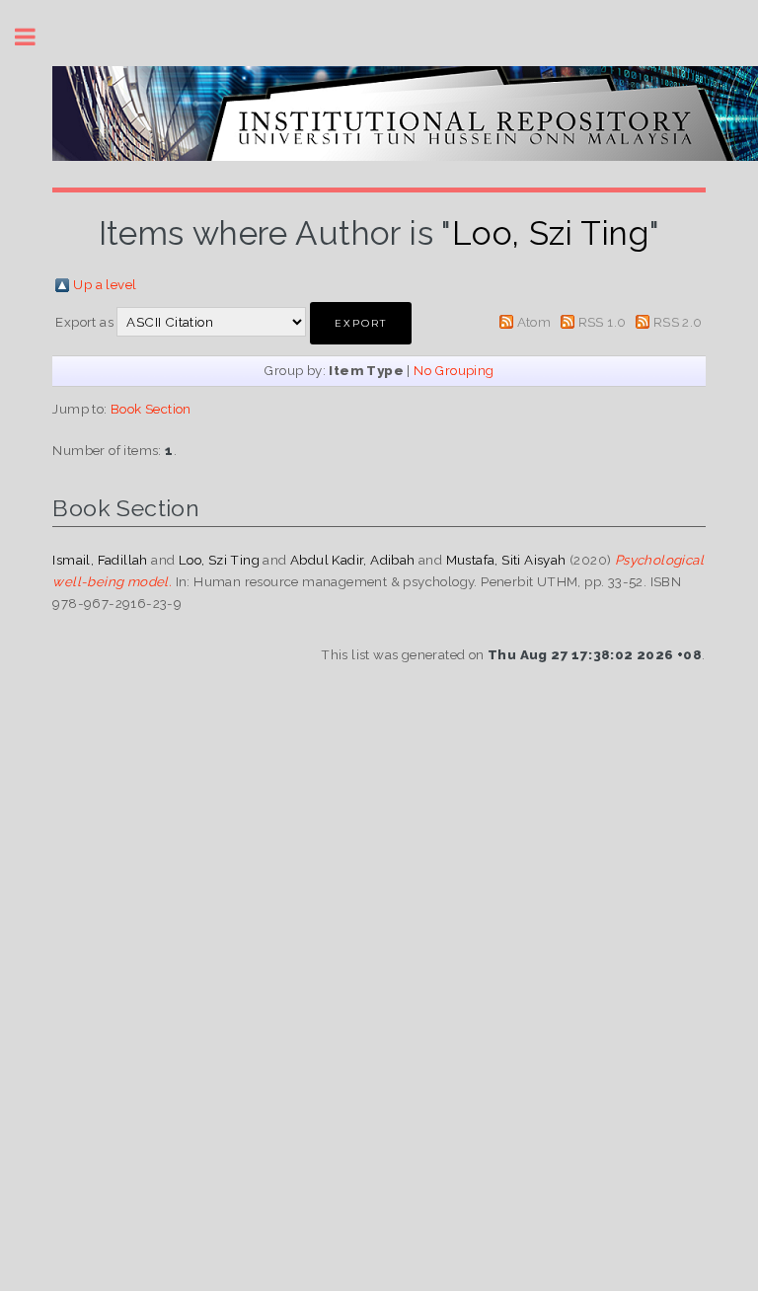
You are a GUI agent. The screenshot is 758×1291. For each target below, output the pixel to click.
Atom (534, 322)
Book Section (151, 409)
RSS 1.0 (602, 322)
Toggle (35, 37)
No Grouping (453, 370)
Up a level (104, 284)
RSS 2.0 (678, 322)
